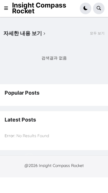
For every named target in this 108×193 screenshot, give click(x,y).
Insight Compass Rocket (39, 8)
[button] (7, 8)
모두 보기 (97, 33)
